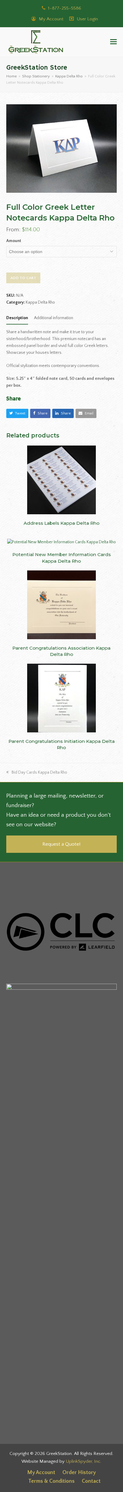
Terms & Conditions (51, 1481)
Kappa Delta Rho (40, 302)
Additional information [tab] (53, 318)
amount (13, 240)
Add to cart (23, 278)
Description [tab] (17, 318)
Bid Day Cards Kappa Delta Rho (39, 772)
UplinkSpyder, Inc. (84, 1461)
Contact (91, 1481)
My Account (50, 19)
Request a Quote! (61, 844)
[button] (113, 42)
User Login (87, 19)
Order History (79, 1473)
